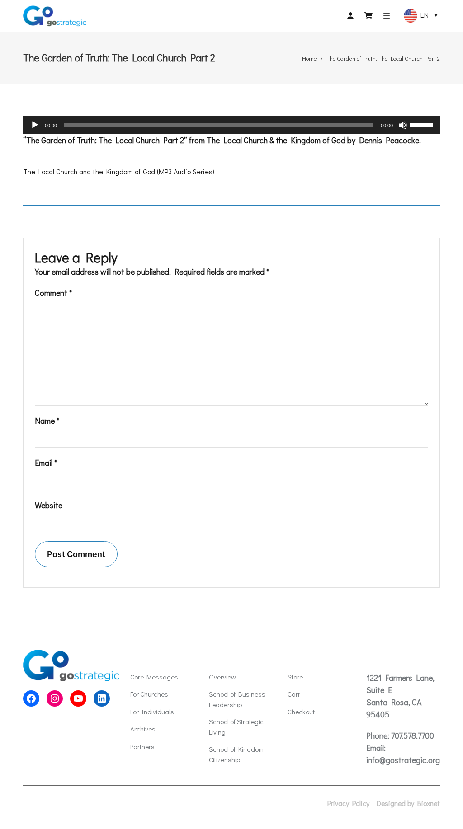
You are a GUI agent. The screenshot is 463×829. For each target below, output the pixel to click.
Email (46, 462)
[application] (231, 125)
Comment (53, 292)
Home (309, 58)
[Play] (34, 125)
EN (423, 14)
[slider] (422, 124)
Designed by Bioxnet (408, 803)
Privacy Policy (348, 803)
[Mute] (402, 125)
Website (48, 505)
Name (47, 420)
